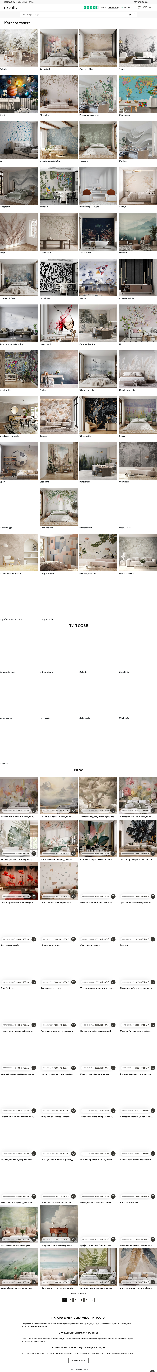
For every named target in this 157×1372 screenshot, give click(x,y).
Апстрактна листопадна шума (15, 1245)
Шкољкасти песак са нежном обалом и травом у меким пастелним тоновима (57, 1288)
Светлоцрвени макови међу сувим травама (17, 902)
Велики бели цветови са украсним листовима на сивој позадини (137, 1159)
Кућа (71, 1369)
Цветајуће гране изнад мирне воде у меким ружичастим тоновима (57, 1159)
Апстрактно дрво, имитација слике (97, 816)
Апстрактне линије (10, 945)
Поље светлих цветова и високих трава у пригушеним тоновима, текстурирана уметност (57, 1202)
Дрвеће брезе (7, 988)
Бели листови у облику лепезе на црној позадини (97, 902)
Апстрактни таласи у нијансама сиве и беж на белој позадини (137, 1116)
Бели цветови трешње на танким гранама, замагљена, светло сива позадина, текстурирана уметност (97, 1202)
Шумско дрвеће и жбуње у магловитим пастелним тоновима (97, 1159)
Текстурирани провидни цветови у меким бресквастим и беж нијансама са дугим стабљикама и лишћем (97, 988)
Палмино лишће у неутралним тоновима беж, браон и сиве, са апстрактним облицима (137, 988)
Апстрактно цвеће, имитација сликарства (137, 816)
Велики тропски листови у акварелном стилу (17, 859)
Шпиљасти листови (50, 945)
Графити (124, 945)
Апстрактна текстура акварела (55, 1116)
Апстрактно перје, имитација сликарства (137, 1288)
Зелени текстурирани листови (94, 1074)
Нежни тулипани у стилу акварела (57, 1074)
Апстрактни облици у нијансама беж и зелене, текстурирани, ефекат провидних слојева (57, 1031)
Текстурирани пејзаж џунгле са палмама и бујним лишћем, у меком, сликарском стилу (17, 1202)
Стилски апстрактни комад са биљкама (97, 859)
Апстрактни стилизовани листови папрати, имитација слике (97, 1288)
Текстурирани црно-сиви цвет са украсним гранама (137, 859)
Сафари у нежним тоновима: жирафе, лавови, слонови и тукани (17, 1116)
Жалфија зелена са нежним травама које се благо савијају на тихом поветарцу (17, 1288)
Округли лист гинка (90, 945)
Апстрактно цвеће (129, 1202)
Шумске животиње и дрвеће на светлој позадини (57, 902)
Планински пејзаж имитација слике (57, 816)
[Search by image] (129, 14)
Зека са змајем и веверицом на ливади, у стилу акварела (17, 1074)
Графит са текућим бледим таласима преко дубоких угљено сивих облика (97, 1245)
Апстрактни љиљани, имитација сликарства (17, 816)
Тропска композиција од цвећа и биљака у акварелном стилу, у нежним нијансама (57, 859)
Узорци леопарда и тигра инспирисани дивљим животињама (97, 1116)
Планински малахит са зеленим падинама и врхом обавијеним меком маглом (137, 1245)
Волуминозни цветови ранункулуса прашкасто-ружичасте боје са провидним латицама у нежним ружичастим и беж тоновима (137, 1074)
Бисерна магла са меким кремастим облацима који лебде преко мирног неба (57, 1245)
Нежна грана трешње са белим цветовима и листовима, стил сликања (17, 1031)
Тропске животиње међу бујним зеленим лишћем (137, 902)
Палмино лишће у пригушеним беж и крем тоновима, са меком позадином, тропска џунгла (97, 1031)
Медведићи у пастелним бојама (135, 1031)
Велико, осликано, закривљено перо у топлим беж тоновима (17, 1159)
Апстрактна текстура (51, 988)
